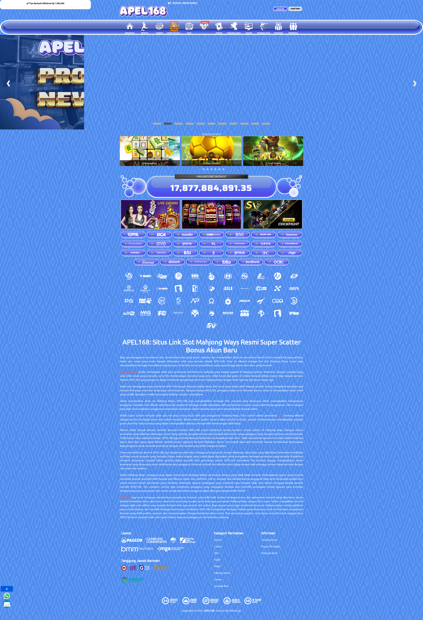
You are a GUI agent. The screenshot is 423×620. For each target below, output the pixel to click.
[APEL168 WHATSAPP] (7, 595)
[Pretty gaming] (145, 288)
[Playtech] (294, 276)
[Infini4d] (261, 313)
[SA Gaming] (244, 288)
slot (280, 415)
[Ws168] (294, 313)
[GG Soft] (228, 276)
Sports (218, 539)
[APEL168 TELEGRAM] (7, 603)
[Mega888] (244, 313)
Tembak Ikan (221, 585)
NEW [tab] (205, 134)
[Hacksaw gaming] (228, 313)
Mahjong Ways (128, 371)
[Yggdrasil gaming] (195, 313)
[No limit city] (178, 313)
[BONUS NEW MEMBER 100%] (211, 82)
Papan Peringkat (270, 546)
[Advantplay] (195, 301)
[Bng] (294, 301)
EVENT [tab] (212, 134)
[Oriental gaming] (261, 288)
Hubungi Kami (269, 552)
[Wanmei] (244, 276)
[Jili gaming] (228, 288)
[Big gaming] (178, 288)
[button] (157, 123)
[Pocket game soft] (128, 301)
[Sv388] (211, 325)
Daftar (295, 8)
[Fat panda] (145, 301)
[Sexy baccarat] (261, 276)
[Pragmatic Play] (211, 276)
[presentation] (8, 82)
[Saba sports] (178, 276)
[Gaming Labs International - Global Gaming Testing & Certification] (189, 542)
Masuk (280, 8)
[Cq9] (277, 301)
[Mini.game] (162, 288)
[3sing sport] (195, 276)
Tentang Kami (269, 539)
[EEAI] (294, 288)
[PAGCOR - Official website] (133, 542)
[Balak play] (277, 313)
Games (218, 579)
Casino (218, 546)
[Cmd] (162, 276)
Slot (216, 552)
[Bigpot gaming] (211, 288)
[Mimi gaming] (145, 313)
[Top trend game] (195, 288)
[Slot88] (128, 313)
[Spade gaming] (211, 301)
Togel (217, 559)
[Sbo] (145, 276)
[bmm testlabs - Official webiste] (138, 550)
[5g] (178, 301)
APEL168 (125, 497)
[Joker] (244, 301)
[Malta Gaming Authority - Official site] (172, 550)
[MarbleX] (277, 288)
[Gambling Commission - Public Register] (158, 542)
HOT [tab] (218, 134)
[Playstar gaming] (261, 301)
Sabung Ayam (222, 572)
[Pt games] (162, 301)
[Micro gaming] (277, 276)
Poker (217, 566)
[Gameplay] (128, 288)
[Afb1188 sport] (128, 276)
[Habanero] (228, 301)
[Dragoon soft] (211, 313)
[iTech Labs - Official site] (174, 542)
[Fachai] (162, 313)
